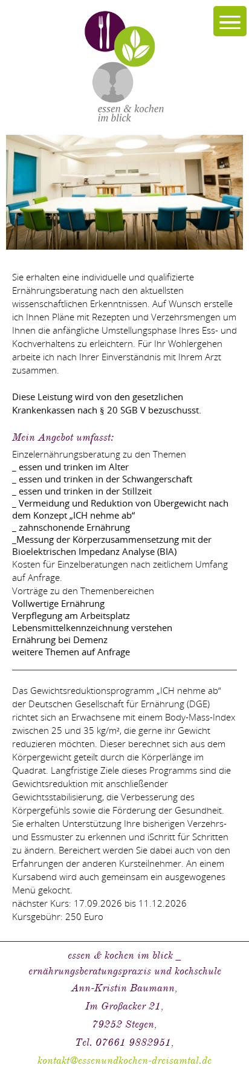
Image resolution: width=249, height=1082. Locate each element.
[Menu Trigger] (230, 21)
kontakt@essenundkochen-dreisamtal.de (124, 1060)
